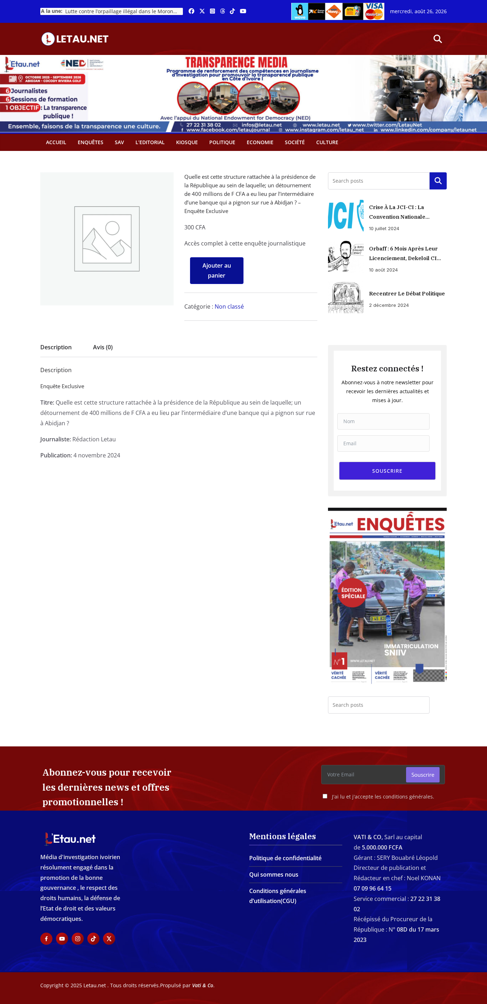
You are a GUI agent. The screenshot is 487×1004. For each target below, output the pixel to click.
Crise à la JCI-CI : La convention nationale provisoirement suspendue (405, 213)
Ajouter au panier (217, 271)
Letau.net (94, 985)
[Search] (438, 705)
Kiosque (187, 142)
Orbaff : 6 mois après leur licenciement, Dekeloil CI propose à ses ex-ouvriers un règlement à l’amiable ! (404, 254)
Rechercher (438, 181)
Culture (327, 142)
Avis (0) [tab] (103, 347)
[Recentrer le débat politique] (346, 297)
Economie (260, 142)
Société (295, 142)
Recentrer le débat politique (407, 293)
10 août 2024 (383, 270)
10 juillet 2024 (384, 228)
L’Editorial (150, 142)
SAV (119, 142)
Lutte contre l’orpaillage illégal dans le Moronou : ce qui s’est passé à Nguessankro (124, 11)
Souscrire (422, 774)
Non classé (229, 306)
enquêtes (90, 142)
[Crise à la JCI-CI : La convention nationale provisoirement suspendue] (346, 216)
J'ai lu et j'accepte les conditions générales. (383, 796)
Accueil (56, 142)
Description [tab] (56, 347)
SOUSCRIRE (387, 470)
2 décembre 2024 (389, 305)
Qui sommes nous (273, 874)
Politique (222, 142)
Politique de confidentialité (285, 858)
